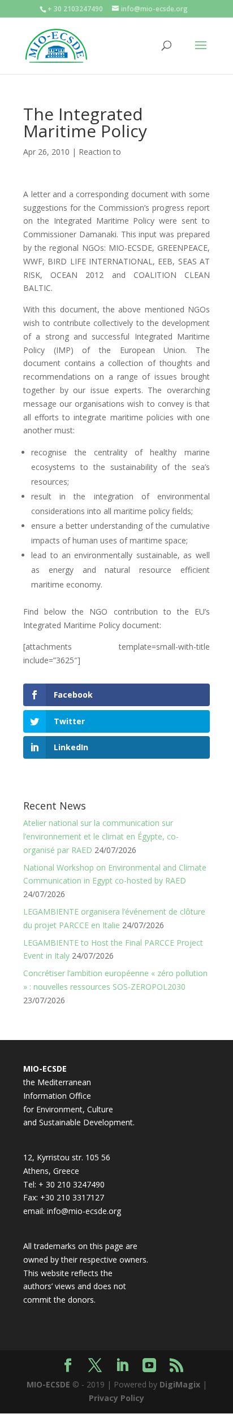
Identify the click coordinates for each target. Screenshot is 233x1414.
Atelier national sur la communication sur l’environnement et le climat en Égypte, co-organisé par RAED (101, 836)
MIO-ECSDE (48, 1384)
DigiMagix (179, 1384)
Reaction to (100, 151)
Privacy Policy (116, 1398)
